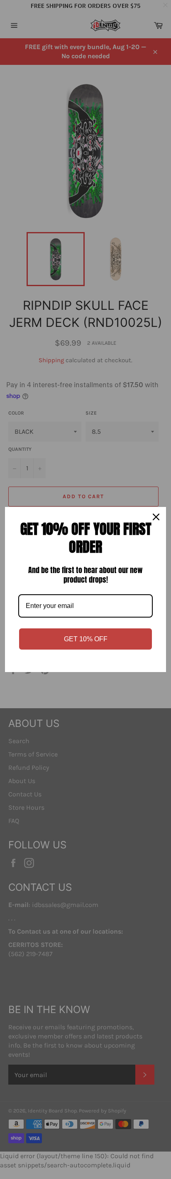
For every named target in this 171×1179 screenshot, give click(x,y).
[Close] (156, 517)
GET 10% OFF (85, 639)
